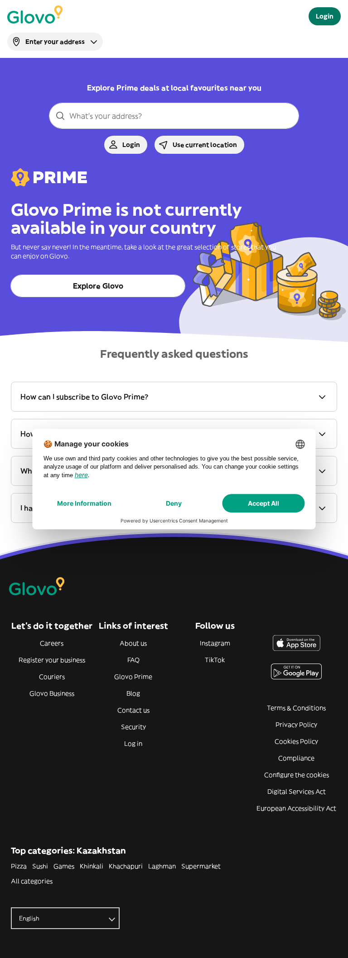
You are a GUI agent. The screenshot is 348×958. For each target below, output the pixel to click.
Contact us (133, 710)
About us (133, 643)
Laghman (162, 866)
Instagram (215, 643)
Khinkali (91, 866)
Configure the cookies (296, 775)
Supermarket (201, 866)
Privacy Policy (296, 725)
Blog (133, 693)
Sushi (40, 866)
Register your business (52, 660)
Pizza (19, 866)
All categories (32, 881)
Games (63, 866)
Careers (51, 643)
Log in (133, 744)
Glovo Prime (133, 677)
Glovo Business (51, 693)
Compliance (296, 758)
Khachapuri (126, 866)
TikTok (215, 660)
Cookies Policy (296, 741)
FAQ (133, 660)
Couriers (52, 677)
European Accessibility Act (296, 808)
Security (133, 727)
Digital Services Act (296, 791)
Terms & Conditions (296, 708)
